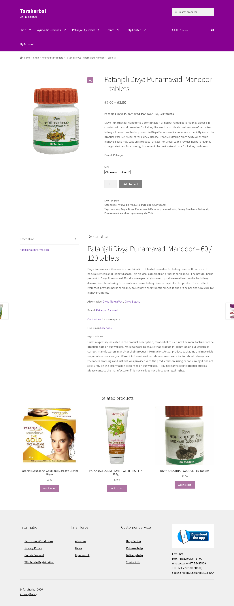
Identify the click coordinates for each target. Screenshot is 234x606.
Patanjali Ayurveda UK (85, 30)
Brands (110, 30)
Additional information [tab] (34, 249)
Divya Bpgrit (132, 301)
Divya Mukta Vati (113, 301)
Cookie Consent (34, 555)
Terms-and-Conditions (38, 541)
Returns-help (134, 548)
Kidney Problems (187, 209)
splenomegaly (139, 213)
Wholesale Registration (39, 562)
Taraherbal (33, 11)
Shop (23, 30)
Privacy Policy (33, 548)
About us (80, 541)
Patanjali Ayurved (106, 310)
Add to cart (130, 184)
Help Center (133, 30)
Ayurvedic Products (49, 30)
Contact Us (133, 562)
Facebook (106, 328)
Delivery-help (134, 555)
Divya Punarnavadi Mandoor (144, 209)
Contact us (94, 319)
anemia (115, 209)
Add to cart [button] (117, 488)
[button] (90, 80)
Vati (150, 213)
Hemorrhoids (169, 209)
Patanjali (203, 209)
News (78, 548)
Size (107, 167)
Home (27, 57)
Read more (49, 488)
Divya (123, 209)
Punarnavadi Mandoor (117, 213)
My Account (27, 44)
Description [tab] (27, 239)
